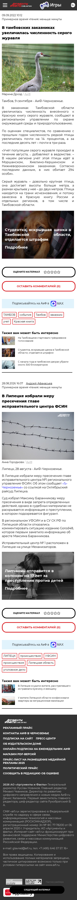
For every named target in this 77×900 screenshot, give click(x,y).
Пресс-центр (46, 738)
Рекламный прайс (18, 728)
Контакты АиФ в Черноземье (26, 733)
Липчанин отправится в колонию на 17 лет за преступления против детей (34, 576)
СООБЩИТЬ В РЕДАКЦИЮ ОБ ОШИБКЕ (31, 773)
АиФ (27, 94)
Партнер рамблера (55, 882)
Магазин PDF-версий (19, 754)
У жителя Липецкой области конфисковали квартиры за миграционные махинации (43, 699)
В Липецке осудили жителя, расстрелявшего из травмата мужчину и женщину (44, 687)
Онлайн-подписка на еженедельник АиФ (36, 749)
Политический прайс (20, 768)
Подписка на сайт (18, 738)
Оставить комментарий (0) (38, 286)
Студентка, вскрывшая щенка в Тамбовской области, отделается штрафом (38, 235)
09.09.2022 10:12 (12, 15)
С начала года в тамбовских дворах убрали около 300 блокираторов (43, 363)
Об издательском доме (22, 743)
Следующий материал (37, 890)
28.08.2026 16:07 (12, 383)
